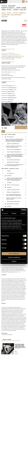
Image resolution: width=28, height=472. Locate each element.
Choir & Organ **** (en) (10, 85)
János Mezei (17, 55)
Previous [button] (4, 114)
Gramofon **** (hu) (11, 93)
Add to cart (20, 128)
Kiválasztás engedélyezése (14, 257)
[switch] (25, 240)
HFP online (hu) (11, 99)
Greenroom (13, 72)
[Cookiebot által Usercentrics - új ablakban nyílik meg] (21, 210)
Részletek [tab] (14, 213)
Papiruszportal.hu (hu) (12, 97)
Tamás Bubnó (10, 55)
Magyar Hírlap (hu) (12, 95)
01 (3, 131)
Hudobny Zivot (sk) (10, 91)
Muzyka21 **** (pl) (12, 89)
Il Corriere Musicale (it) (12, 87)
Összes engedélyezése (14, 253)
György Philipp (21, 56)
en (23, 4)
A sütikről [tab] (23, 213)
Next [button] (24, 114)
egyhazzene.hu (18, 272)
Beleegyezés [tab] (5, 213)
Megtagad (14, 261)
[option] (14, 114)
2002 (16, 351)
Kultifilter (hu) (9, 101)
